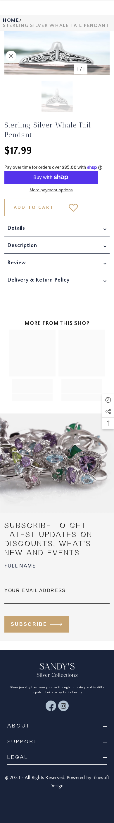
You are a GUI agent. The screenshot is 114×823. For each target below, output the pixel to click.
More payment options (51, 190)
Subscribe (29, 624)
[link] (32, 386)
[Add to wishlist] (73, 207)
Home (11, 20)
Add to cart (34, 207)
